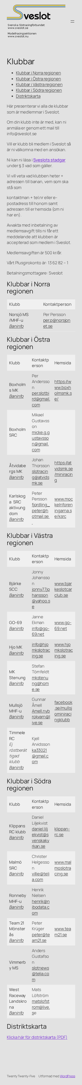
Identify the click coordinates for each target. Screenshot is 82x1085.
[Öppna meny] (72, 21)
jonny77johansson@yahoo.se (41, 597)
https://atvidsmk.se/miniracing (63, 471)
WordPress (67, 1076)
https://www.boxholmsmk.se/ (63, 390)
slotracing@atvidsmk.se (40, 477)
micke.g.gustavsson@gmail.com (41, 441)
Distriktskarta (28, 96)
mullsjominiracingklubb (63, 713)
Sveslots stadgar (49, 160)
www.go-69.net (62, 625)
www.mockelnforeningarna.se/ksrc (63, 507)
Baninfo (16, 396)
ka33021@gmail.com (40, 755)
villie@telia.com (40, 876)
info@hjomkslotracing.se (41, 650)
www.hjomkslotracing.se (63, 650)
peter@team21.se (41, 937)
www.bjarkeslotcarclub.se (63, 589)
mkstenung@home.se (40, 683)
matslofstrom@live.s (41, 1006)
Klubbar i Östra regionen (38, 78)
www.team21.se (62, 931)
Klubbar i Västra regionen (39, 84)
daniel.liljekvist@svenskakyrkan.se (40, 837)
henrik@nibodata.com (41, 907)
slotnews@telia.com (40, 973)
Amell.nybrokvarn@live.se (41, 716)
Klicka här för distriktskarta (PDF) (37, 1037)
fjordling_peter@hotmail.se (41, 513)
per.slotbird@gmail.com (41, 398)
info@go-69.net (40, 631)
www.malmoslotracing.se (62, 867)
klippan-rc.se (62, 831)
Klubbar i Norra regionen (38, 72)
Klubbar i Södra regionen (39, 90)
